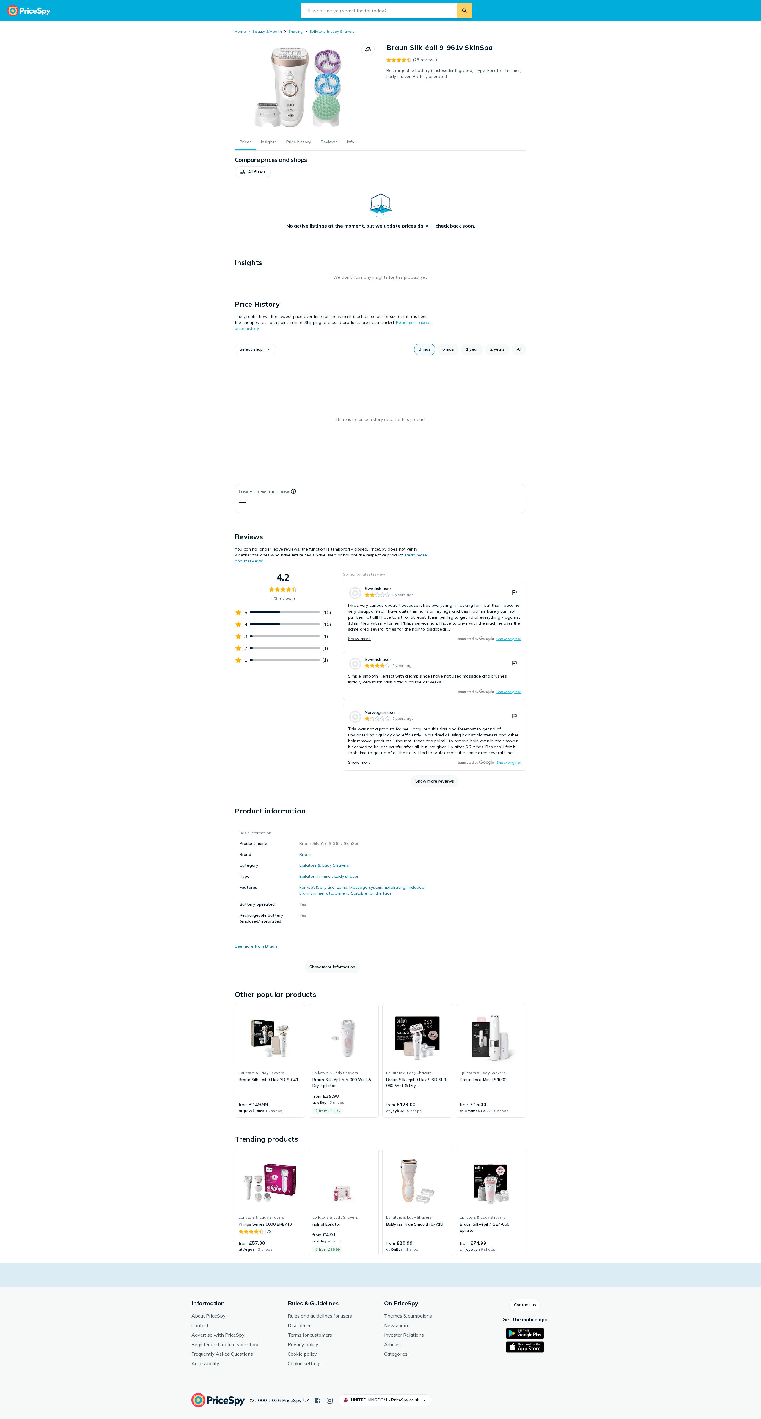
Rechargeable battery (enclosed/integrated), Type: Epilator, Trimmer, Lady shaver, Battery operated (453, 73)
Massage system (365, 887)
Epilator (307, 876)
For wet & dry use (316, 887)
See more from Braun (256, 946)
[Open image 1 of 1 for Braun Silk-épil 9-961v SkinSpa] (298, 87)
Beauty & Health (267, 31)
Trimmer (324, 876)
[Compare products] (368, 49)
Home (240, 31)
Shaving (295, 31)
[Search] (464, 10)
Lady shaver (346, 876)
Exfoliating (395, 887)
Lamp (342, 887)
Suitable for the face (371, 893)
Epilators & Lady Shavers (332, 31)
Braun (305, 854)
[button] (253, 172)
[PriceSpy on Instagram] (329, 1400)
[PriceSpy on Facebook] (317, 1400)
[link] (434, 614)
